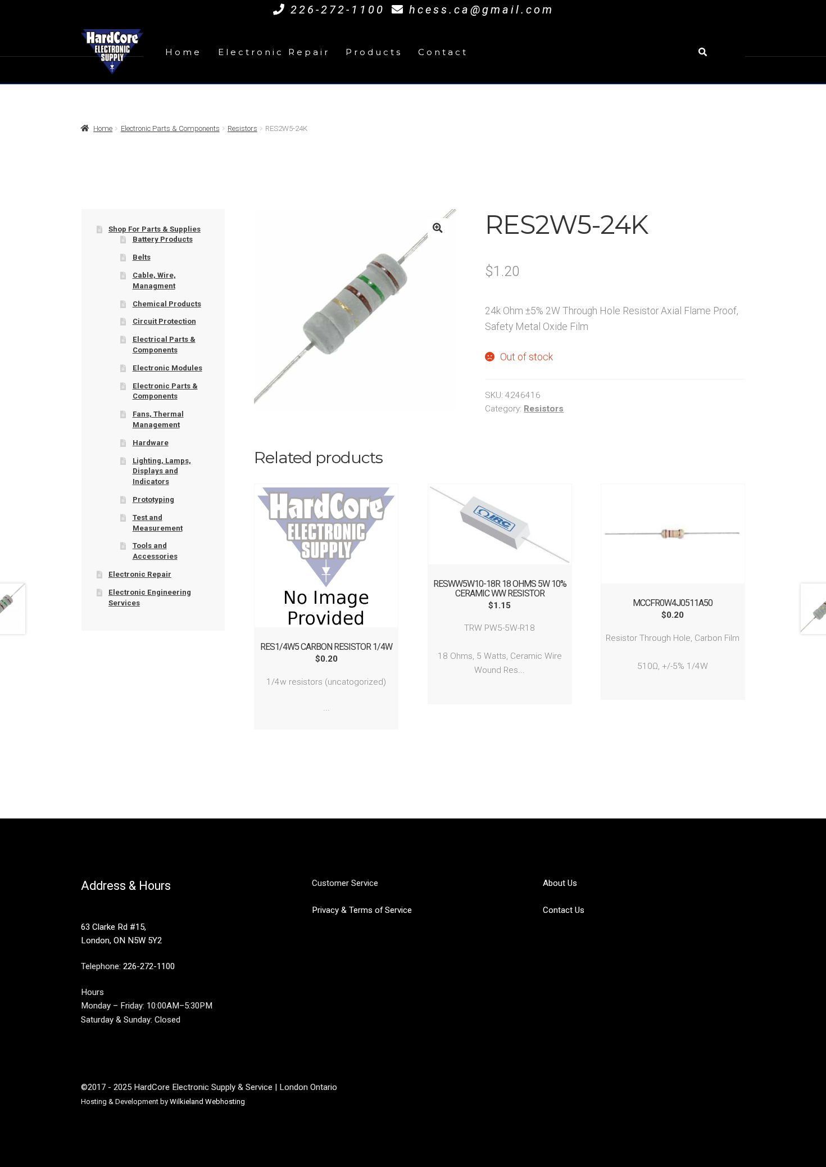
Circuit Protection (164, 321)
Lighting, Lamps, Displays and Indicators (162, 471)
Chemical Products (167, 304)
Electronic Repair (274, 52)
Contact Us (563, 910)
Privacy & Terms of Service (362, 910)
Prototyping (153, 499)
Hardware (151, 442)
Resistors (242, 128)
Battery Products (163, 239)
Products (374, 52)
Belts (142, 257)
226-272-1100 (338, 9)
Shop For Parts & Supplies (154, 229)
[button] (437, 228)
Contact (443, 52)
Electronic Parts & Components (170, 128)
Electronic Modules (167, 368)
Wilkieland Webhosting (207, 1101)
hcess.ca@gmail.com (481, 9)
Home (183, 52)
